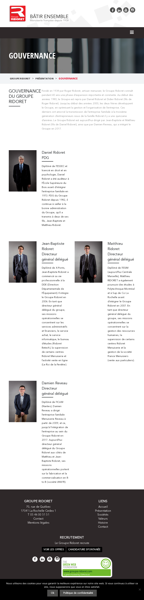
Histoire (103, 522)
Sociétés (102, 514)
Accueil (103, 507)
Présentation (103, 511)
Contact (38, 518)
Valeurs (103, 518)
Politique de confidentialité (78, 593)
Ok (52, 593)
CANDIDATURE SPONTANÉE (84, 549)
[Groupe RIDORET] (39, 13)
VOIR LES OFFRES (54, 549)
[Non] (139, 589)
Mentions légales (38, 522)
